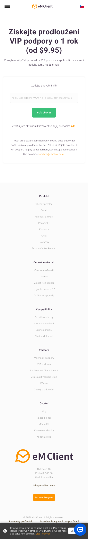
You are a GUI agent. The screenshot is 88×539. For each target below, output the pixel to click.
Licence (44, 276)
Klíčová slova (44, 436)
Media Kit (44, 424)
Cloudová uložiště (44, 323)
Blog (44, 411)
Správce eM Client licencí (44, 370)
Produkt (44, 196)
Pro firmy (44, 242)
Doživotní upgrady (44, 295)
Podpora (44, 350)
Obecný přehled (44, 204)
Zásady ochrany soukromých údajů (59, 521)
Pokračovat (44, 112)
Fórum (43, 383)
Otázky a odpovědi (44, 389)
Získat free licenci (44, 282)
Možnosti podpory (44, 357)
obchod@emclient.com (51, 154)
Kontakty (44, 229)
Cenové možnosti (44, 262)
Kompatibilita (44, 309)
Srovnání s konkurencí (44, 248)
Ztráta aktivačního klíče (44, 376)
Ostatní (44, 403)
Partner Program (44, 497)
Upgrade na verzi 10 (44, 289)
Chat (43, 235)
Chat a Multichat (44, 336)
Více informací (43, 533)
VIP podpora (44, 364)
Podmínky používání (21, 521)
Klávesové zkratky (44, 430)
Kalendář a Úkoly (44, 216)
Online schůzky (44, 329)
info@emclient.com (44, 485)
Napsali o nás (44, 417)
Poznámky (44, 223)
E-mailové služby (44, 317)
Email (44, 210)
